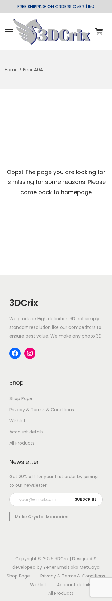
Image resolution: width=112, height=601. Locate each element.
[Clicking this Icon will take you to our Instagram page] (29, 353)
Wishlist (17, 421)
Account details (26, 432)
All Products (22, 443)
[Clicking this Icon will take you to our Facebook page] (15, 353)
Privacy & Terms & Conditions (41, 410)
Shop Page (20, 398)
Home (11, 70)
